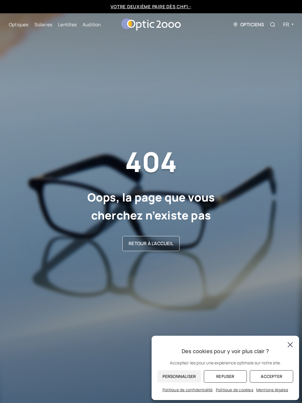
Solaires (43, 24)
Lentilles (67, 24)
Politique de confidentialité (188, 389)
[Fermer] (290, 345)
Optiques (19, 24)
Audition (92, 24)
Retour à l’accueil (151, 243)
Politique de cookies (234, 389)
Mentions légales (272, 389)
